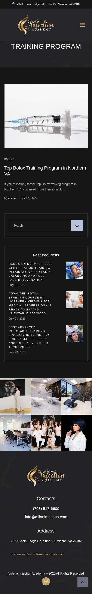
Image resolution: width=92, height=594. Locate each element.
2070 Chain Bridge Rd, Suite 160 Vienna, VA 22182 (46, 541)
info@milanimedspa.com (46, 517)
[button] (37, 554)
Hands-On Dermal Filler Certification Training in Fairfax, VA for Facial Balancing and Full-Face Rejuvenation (31, 271)
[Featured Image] (46, 116)
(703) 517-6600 (46, 508)
